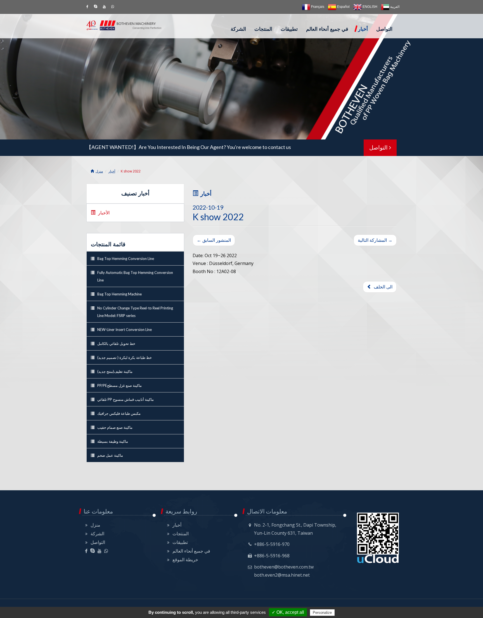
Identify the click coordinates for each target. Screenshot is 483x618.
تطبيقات (289, 29)
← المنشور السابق (214, 240)
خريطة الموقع (185, 560)
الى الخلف (381, 287)
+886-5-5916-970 (272, 544)
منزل (99, 171)
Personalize (322, 612)
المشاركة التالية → (375, 240)
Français (317, 7)
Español (343, 7)
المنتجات (263, 29)
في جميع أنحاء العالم (327, 29)
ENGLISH (369, 7)
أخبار (363, 29)
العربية (394, 7)
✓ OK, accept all (288, 612)
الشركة (238, 29)
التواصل (384, 29)
